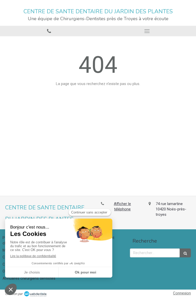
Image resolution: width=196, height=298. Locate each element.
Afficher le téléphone (122, 206)
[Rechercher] (185, 252)
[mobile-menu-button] (147, 31)
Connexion (182, 293)
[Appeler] (49, 31)
